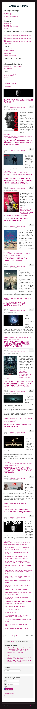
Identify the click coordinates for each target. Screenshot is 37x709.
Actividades (6, 34)
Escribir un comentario (12, 137)
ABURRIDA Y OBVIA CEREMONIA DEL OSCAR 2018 (17, 425)
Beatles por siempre (9, 75)
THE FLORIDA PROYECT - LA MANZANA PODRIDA (16, 219)
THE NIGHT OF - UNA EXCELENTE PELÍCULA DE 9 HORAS (18, 581)
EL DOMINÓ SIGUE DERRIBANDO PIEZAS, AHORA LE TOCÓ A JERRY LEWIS (18, 593)
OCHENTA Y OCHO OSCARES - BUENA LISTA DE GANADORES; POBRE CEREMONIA (18, 602)
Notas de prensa (8, 68)
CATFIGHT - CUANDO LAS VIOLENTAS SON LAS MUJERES (17, 586)
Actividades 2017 (8, 14)
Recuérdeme (9, 687)
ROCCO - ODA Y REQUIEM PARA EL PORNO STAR (18, 100)
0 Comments (7, 134)
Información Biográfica (10, 83)
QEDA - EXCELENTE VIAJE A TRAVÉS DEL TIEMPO (15, 259)
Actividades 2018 (8, 13)
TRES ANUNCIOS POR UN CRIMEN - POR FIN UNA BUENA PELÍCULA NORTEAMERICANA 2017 (18, 557)
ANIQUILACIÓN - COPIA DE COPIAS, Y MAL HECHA (15, 303)
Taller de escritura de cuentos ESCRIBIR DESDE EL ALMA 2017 (18, 39)
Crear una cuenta (8, 692)
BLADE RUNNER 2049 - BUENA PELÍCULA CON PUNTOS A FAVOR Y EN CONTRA (17, 577)
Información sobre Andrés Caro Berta (13, 66)
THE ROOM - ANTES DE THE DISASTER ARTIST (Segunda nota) (18, 510)
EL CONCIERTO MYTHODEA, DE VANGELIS (16, 629)
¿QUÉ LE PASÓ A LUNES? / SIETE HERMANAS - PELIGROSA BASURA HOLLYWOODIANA (18, 142)
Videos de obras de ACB (10, 55)
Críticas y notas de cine (9, 61)
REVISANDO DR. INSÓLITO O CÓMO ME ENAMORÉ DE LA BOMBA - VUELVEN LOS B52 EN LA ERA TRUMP (18, 571)
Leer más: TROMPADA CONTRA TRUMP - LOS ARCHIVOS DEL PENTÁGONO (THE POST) (16, 504)
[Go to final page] (16, 636)
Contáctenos (8, 86)
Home (6, 81)
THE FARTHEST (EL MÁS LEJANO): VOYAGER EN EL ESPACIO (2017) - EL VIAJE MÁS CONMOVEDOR (18, 383)
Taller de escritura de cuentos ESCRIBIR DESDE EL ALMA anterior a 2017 (18, 42)
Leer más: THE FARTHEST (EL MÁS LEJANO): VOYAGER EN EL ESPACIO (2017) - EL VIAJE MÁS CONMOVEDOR (18, 419)
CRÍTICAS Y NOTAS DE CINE (17, 107)
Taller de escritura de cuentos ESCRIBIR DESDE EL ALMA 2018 (18, 36)
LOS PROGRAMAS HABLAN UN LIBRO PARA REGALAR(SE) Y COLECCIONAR (16, 616)
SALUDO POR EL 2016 (10, 612)
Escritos (6, 18)
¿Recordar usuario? (9, 693)
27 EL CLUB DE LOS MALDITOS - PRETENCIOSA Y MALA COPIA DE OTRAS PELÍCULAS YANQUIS (18, 180)
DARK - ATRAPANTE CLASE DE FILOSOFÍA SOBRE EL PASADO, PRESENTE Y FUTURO (17, 344)
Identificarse (9, 689)
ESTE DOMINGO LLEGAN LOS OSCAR (15, 606)
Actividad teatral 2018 (9, 49)
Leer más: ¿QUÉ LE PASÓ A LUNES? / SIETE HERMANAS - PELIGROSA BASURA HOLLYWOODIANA (18, 173)
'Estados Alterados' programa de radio (13, 74)
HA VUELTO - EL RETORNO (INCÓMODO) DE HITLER (16, 553)
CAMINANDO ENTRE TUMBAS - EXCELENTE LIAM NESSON (18, 620)
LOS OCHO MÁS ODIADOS (12, 609)
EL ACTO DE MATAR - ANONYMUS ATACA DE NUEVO (17, 625)
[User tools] (31, 106)
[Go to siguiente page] (13, 636)
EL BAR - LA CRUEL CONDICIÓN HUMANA (16, 590)
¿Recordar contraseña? (10, 695)
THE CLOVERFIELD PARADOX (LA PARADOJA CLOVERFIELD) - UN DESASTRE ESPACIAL (17, 548)
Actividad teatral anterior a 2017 (11, 52)
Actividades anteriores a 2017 (11, 16)
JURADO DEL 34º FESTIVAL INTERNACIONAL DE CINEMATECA (18, 598)
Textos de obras (8, 53)
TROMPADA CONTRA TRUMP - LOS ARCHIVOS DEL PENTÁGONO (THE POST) (18, 470)
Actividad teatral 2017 (9, 50)
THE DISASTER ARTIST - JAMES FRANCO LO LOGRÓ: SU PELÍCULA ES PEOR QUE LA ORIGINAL (18, 562)
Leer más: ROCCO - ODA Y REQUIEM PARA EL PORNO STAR (18, 136)
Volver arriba (32, 706)
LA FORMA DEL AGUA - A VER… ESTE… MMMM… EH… (18, 566)
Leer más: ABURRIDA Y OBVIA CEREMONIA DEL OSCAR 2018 (18, 464)
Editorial (6, 77)
